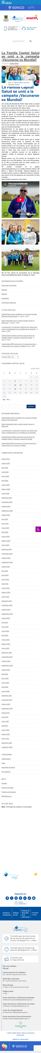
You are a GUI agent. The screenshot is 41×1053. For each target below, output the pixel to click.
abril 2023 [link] (5, 635)
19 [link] (15, 389)
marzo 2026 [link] (6, 485)
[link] (38, 529)
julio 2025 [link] (5, 519)
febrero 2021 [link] (6, 734)
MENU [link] (8, 2)
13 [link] (20, 385)
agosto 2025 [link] (6, 515)
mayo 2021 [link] (5, 721)
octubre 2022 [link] (6, 661)
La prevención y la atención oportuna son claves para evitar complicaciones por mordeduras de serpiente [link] (19, 328)
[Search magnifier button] (30, 41)
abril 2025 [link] (5, 532)
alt (4, 68)
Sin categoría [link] (6, 772)
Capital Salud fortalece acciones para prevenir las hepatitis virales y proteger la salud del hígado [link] (18, 336)
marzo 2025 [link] (6, 536)
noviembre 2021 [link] (7, 700)
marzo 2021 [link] (6, 730)
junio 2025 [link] (5, 523)
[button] (3, 2)
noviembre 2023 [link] (7, 605)
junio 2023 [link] (5, 627)
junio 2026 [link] (5, 472)
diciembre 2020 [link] (7, 743)
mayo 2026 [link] (5, 476)
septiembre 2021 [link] (7, 708)
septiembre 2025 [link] (7, 511)
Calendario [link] (5, 298)
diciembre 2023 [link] (7, 601)
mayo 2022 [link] (5, 683)
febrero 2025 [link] (6, 541)
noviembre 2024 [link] (7, 554)
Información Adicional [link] (9, 303)
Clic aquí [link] (6, 968)
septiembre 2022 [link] (7, 665)
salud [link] (3, 763)
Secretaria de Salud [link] (8, 767)
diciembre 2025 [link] (7, 498)
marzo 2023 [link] (6, 640)
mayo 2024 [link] (5, 579)
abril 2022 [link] (5, 687)
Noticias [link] (4, 294)
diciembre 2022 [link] (7, 652)
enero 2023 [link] (5, 648)
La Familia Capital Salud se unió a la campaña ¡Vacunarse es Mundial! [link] (20, 56)
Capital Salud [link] (14, 63)
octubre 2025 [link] (6, 506)
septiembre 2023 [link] (7, 614)
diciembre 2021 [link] (7, 695)
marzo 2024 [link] (6, 588)
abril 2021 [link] (5, 726)
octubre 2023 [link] (6, 609)
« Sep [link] (3, 399)
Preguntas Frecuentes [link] (9, 285)
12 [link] (15, 385)
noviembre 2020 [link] (7, 747)
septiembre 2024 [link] (7, 562)
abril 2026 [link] (5, 480)
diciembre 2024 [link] (7, 549)
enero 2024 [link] (5, 597)
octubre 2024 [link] (6, 558)
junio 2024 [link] (5, 575)
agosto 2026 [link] (6, 463)
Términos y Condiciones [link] (10, 885)
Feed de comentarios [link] (9, 792)
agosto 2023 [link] (6, 618)
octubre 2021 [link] (6, 704)
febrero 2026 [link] (6, 489)
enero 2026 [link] (5, 493)
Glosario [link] (4, 290)
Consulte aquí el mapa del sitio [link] (13, 837)
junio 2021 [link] (5, 717)
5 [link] (15, 381)
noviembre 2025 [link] (7, 502)
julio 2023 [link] (5, 622)
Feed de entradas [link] (7, 788)
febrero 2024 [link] (6, 592)
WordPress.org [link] (7, 796)
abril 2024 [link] (5, 584)
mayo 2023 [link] (5, 631)
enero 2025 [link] (5, 545)
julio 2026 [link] (5, 468)
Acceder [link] (4, 783)
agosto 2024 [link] (6, 566)
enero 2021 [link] (5, 738)
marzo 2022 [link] (6, 691)
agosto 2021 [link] (6, 713)
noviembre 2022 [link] (7, 657)
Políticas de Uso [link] (16, 914)
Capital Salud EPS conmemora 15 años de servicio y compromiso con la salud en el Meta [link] (19, 345)
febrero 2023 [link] (6, 644)
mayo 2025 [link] (5, 528)
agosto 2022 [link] (6, 670)
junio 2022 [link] (5, 678)
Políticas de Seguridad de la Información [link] (26, 913)
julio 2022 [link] (5, 674)
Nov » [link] (9, 399)
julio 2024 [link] (5, 571)
